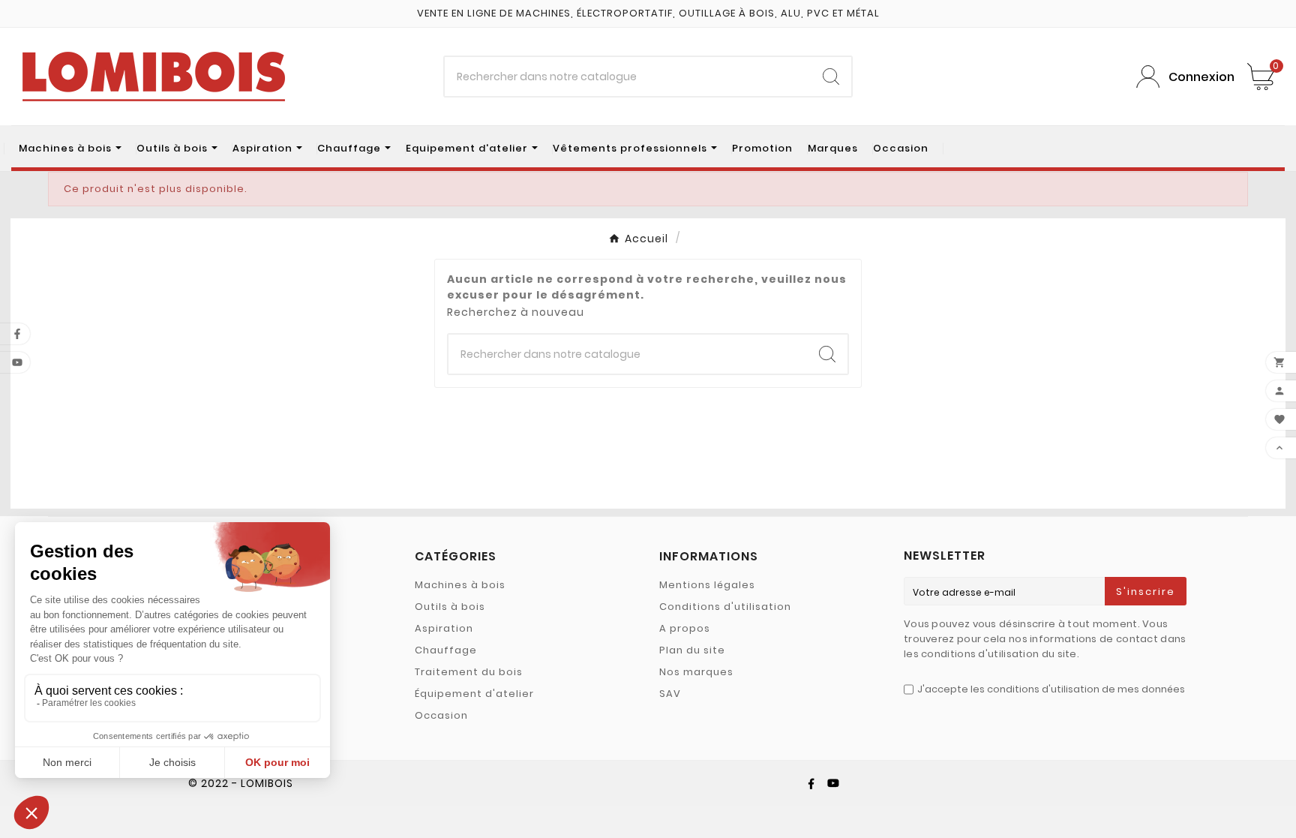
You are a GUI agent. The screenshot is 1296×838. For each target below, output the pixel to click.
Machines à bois (460, 585)
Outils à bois (450, 606)
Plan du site (692, 650)
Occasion (441, 715)
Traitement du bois (469, 672)
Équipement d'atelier (474, 693)
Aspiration (444, 628)
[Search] (831, 76)
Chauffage (446, 650)
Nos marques (696, 672)
